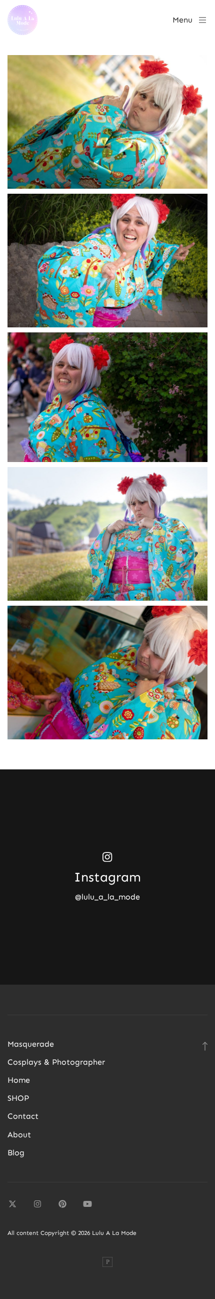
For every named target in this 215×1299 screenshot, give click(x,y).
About (19, 1134)
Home (19, 1080)
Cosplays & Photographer (56, 1062)
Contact (23, 1116)
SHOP (18, 1098)
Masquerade (31, 1044)
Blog (16, 1152)
